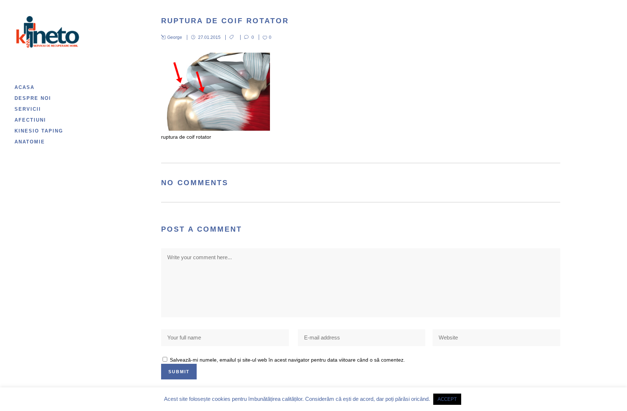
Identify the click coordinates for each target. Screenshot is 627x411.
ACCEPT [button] (447, 399)
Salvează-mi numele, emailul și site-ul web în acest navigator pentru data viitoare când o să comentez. (287, 360)
